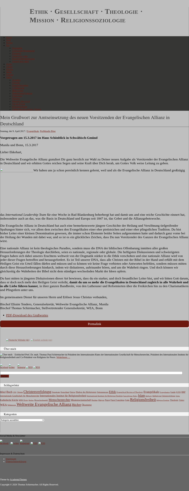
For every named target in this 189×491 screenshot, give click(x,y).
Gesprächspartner (20, 85)
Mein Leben (17, 90)
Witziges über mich (21, 101)
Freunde (16, 82)
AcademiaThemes (18, 479)
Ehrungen (16, 53)
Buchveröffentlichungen (23, 59)
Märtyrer (101, 400)
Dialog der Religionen (86, 392)
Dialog (72, 392)
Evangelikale (33, 131)
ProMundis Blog (48, 131)
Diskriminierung (102, 392)
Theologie (174, 400)
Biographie (17, 48)
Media (9, 72)
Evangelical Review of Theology (130, 392)
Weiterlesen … (63, 357)
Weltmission (11, 405)
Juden (178, 396)
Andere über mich (20, 61)
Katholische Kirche (9, 400)
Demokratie (56, 392)
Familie (173, 392)
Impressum (11, 459)
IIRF (183, 392)
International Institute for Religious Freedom (105, 396)
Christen (20, 392)
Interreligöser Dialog (130, 396)
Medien (31, 400)
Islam (141, 395)
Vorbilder (16, 80)
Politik (127, 400)
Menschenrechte (59, 400)
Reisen (9, 43)
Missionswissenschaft (81, 400)
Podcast (9, 74)
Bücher (9, 69)
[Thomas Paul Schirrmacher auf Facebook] (4, 367)
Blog (8, 40)
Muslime (94, 400)
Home (9, 37)
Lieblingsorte (18, 88)
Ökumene (87, 404)
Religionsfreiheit (143, 399)
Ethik (112, 392)
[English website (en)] (41, 340)
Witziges (16, 98)
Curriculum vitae (20, 56)
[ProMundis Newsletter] (29, 367)
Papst (107, 400)
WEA (3, 404)
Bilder (9, 77)
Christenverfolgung (37, 392)
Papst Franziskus (117, 400)
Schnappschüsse (19, 106)
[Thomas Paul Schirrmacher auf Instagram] (21, 367)
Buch (9, 391)
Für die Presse (18, 104)
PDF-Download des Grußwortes (27, 315)
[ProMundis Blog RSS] (36, 367)
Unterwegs (17, 96)
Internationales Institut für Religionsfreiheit (63, 395)
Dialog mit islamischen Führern (26, 109)
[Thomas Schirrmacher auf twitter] (15, 443)
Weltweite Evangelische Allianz (44, 404)
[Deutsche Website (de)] (17, 340)
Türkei (181, 400)
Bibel (3, 392)
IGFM (178, 392)
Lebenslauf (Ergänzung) (23, 51)
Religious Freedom (163, 400)
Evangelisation (165, 392)
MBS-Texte (23, 400)
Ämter (9, 64)
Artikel (9, 66)
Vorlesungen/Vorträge (22, 93)
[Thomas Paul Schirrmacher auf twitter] (13, 367)
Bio (7, 45)
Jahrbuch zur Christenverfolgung (163, 396)
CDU (14, 392)
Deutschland (65, 392)
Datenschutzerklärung (16, 461)
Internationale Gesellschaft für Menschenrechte (19, 396)
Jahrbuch (148, 396)
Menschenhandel (41, 400)
